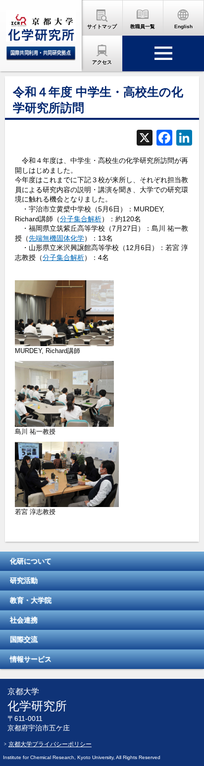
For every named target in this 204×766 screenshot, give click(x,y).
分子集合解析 (81, 219)
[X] (144, 139)
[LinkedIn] (184, 139)
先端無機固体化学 (56, 238)
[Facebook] (164, 139)
